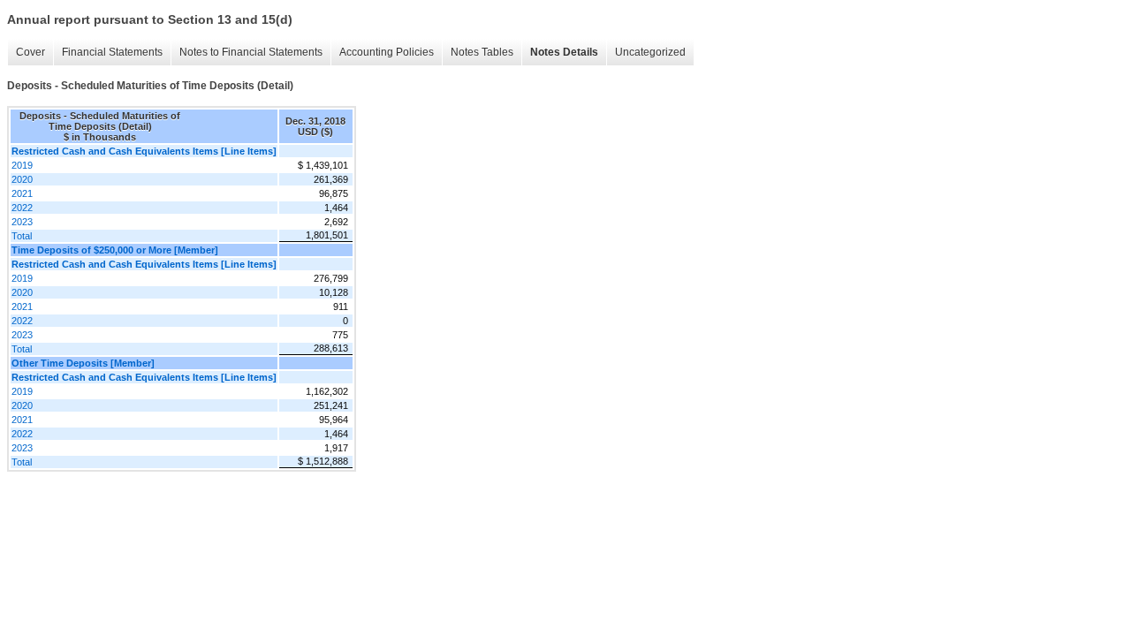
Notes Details (564, 52)
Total (21, 236)
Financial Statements (112, 52)
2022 (22, 207)
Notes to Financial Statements (251, 52)
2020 (22, 179)
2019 (22, 165)
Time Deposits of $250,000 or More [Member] (114, 250)
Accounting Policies (386, 52)
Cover (30, 52)
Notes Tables (482, 52)
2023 (22, 221)
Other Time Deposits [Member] (83, 363)
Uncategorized (650, 52)
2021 (22, 193)
